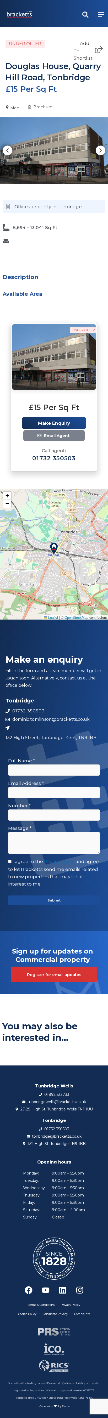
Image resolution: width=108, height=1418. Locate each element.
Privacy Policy (59, 861)
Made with (46, 1406)
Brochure (42, 106)
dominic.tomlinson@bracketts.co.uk (62, 435)
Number (19, 805)
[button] (7, 150)
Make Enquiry (54, 423)
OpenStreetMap (76, 617)
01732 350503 (54, 458)
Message (19, 828)
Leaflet (52, 617)
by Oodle (63, 1406)
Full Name (21, 760)
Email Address (26, 783)
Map (14, 107)
